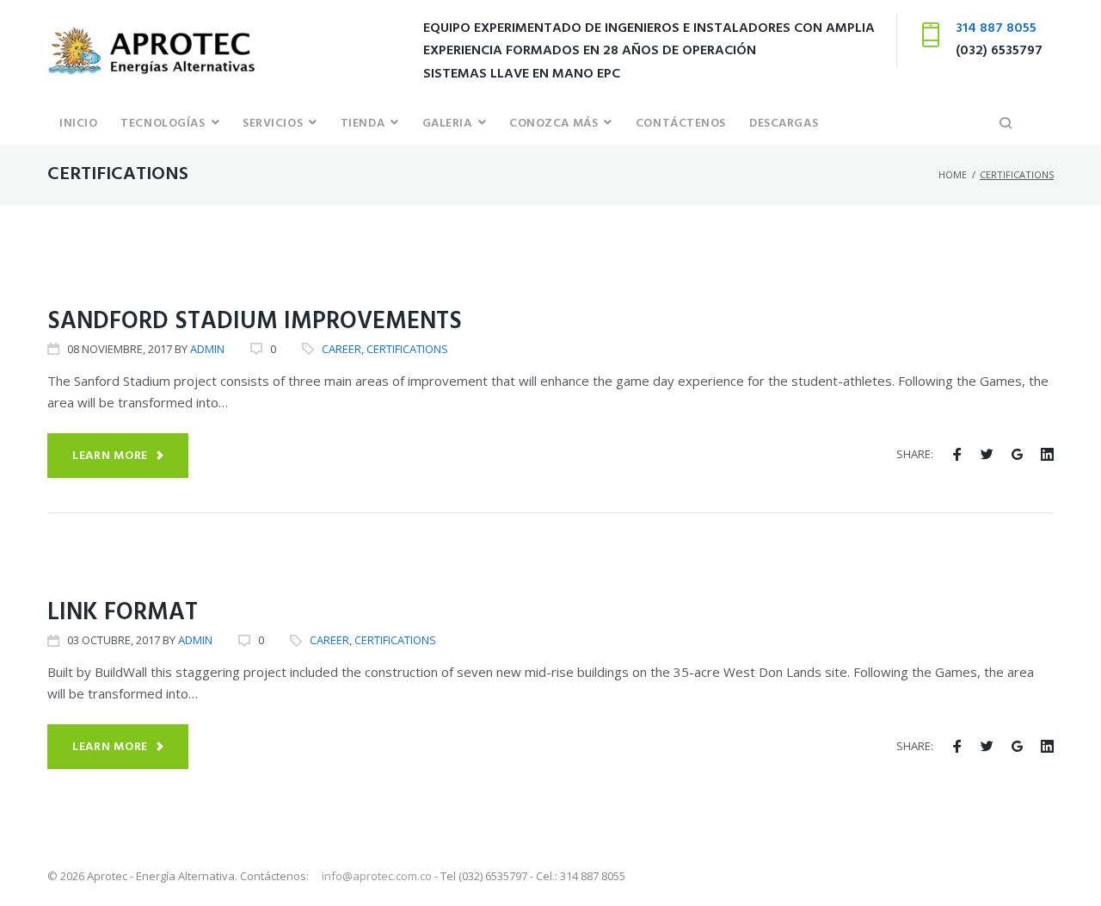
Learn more (110, 456)
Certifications (160, 268)
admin (207, 349)
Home (952, 174)
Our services (203, 559)
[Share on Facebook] (956, 454)
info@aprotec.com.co (378, 876)
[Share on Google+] (1017, 454)
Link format (122, 612)
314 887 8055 (996, 28)
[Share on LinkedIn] (1047, 454)
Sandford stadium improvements (254, 321)
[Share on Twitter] (987, 454)
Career (74, 268)
